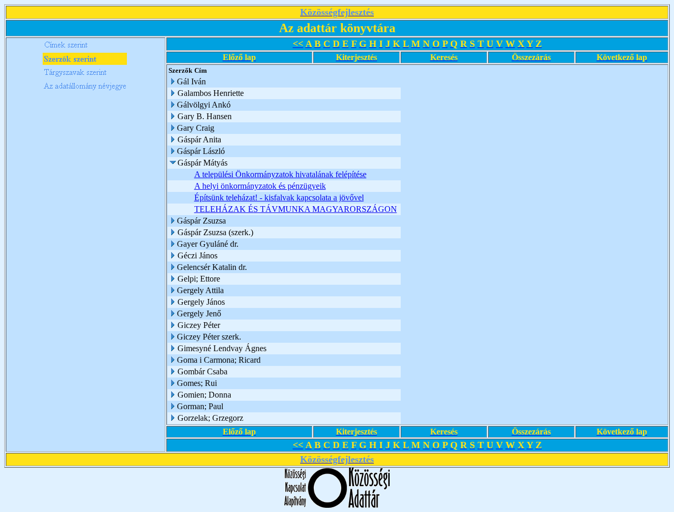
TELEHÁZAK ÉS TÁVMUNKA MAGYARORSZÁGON (295, 209)
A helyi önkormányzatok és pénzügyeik (260, 185)
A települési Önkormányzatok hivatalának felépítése (280, 174)
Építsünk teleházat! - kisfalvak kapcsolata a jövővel (279, 197)
